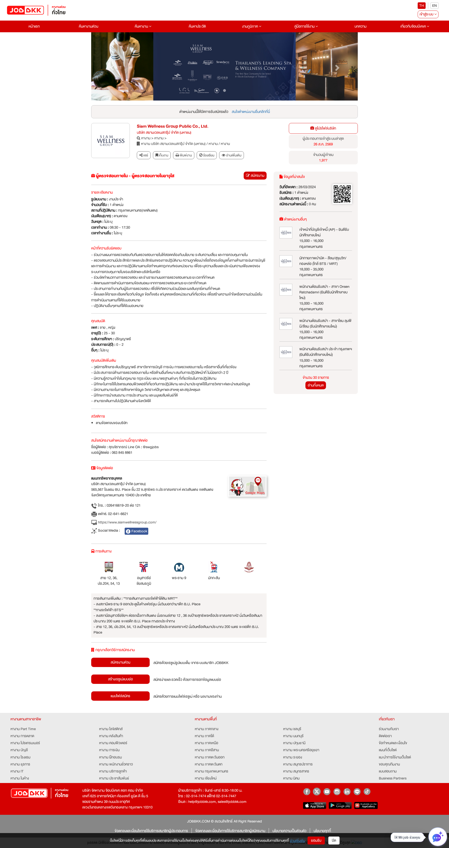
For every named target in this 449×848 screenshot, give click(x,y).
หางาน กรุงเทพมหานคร (211, 771)
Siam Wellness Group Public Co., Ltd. (172, 126)
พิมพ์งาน (185, 155)
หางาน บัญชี (19, 750)
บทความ (360, 26)
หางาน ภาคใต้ (204, 736)
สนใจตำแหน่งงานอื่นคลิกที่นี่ (251, 112)
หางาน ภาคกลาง (206, 729)
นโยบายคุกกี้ (322, 831)
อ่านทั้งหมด (316, 385)
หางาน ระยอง (292, 757)
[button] (111, 66)
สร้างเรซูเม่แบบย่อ (120, 679)
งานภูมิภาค (250, 26)
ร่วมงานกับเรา (389, 729)
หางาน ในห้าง (20, 778)
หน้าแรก (34, 26)
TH (421, 6)
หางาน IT (17, 771)
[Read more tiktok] (367, 791)
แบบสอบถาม (388, 771)
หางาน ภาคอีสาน (207, 750)
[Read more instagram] (337, 791)
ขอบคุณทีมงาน (389, 764)
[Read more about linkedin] (347, 791)
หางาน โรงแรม (20, 757)
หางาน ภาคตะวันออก (209, 757)
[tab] (231, 155)
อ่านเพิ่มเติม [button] (233, 155)
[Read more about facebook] (307, 791)
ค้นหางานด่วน (88, 26)
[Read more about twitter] (317, 791)
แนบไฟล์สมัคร (120, 696)
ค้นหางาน (142, 26)
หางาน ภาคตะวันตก (208, 764)
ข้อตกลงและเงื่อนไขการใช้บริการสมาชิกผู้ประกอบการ (151, 831)
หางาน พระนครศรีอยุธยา (301, 750)
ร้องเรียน (208, 155)
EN (434, 6)
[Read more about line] (357, 791)
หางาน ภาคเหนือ (206, 743)
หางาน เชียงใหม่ (206, 778)
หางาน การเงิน (109, 750)
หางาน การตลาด (22, 736)
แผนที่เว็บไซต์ (388, 750)
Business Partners (392, 778)
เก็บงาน (163, 155)
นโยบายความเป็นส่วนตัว (289, 831)
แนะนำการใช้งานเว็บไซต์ (395, 757)
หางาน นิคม (291, 778)
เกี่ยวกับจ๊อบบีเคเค (413, 26)
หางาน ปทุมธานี (294, 743)
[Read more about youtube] (327, 791)
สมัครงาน (257, 176)
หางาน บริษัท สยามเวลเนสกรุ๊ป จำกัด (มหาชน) (173, 144)
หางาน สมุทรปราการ (298, 764)
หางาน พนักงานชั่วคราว (116, 764)
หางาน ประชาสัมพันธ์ (114, 778)
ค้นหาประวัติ (197, 26)
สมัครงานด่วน (120, 662)
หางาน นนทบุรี (293, 736)
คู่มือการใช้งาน (304, 26)
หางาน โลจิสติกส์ (111, 729)
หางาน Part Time (23, 729)
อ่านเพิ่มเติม (297, 840)
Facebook (138, 531)
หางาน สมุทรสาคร (296, 771)
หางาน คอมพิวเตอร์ (113, 743)
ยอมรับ (316, 840)
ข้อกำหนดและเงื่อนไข (393, 743)
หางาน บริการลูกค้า (113, 771)
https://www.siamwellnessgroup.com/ (126, 522)
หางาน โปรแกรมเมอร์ (25, 743)
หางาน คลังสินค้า (111, 736)
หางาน (145, 138)
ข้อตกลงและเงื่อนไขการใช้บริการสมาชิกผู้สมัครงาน (230, 831)
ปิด (334, 840)
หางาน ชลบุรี (292, 729)
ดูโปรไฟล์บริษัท (325, 128)
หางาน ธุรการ (20, 764)
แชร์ (145, 155)
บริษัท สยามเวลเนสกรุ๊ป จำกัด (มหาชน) (164, 132)
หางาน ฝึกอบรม (110, 757)
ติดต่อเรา (385, 736)
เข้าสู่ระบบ (427, 14)
